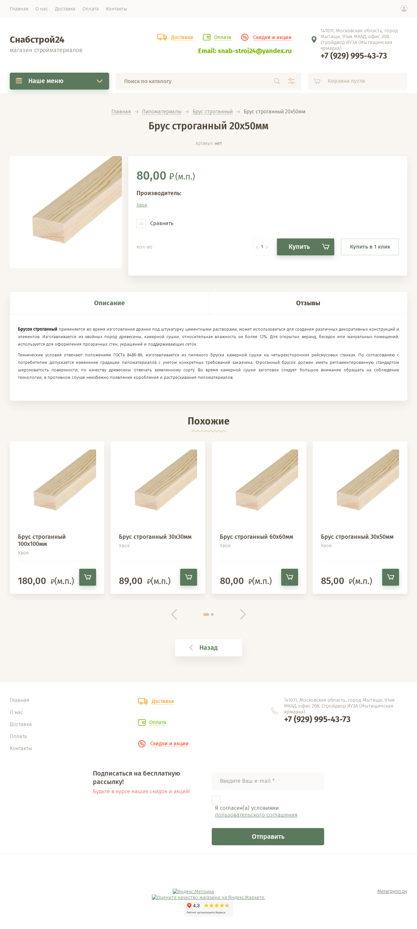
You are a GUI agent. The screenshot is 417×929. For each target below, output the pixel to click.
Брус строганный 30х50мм (357, 536)
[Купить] (87, 577)
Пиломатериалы (161, 112)
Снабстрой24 (37, 39)
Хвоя (142, 205)
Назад (208, 647)
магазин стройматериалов (46, 50)
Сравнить (161, 223)
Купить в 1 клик (370, 246)
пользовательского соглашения (256, 814)
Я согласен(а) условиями (256, 811)
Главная (121, 112)
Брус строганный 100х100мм (42, 540)
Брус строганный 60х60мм (256, 536)
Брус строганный (213, 112)
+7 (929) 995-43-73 (354, 56)
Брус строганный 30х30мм (155, 536)
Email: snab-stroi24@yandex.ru (245, 51)
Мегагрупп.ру (392, 891)
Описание (109, 303)
